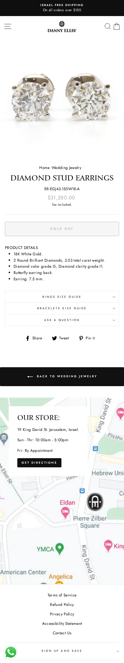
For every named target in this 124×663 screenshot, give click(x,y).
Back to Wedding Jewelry (66, 376)
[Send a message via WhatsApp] (11, 652)
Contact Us (62, 633)
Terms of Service (62, 595)
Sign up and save (62, 651)
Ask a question (62, 320)
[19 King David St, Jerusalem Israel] (62, 491)
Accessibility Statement (62, 623)
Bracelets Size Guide (62, 308)
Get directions (39, 462)
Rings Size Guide (62, 297)
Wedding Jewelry (66, 167)
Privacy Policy (62, 614)
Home (44, 167)
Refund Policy (62, 604)
